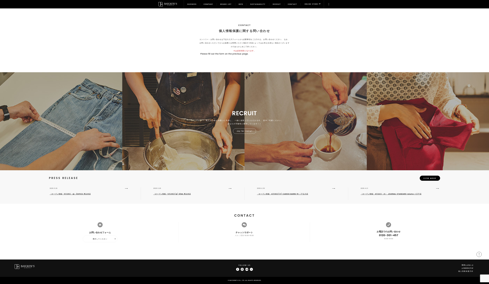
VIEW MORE (429, 178)
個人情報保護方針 (465, 271)
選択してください (100, 239)
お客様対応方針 (467, 268)
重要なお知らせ (467, 265)
